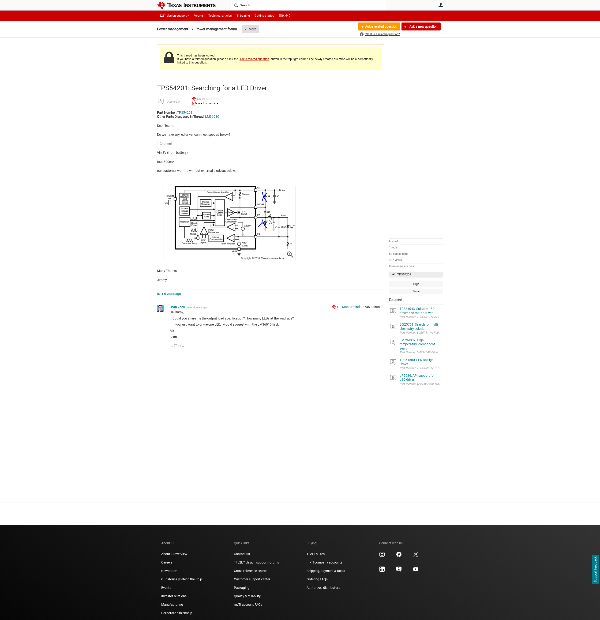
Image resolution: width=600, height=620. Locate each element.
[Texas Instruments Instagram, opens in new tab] (382, 556)
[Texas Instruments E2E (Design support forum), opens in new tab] (399, 571)
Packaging (241, 588)
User (440, 5)
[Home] (190, 5)
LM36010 (212, 116)
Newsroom (169, 571)
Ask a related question (381, 26)
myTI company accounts (324, 562)
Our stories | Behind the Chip (181, 579)
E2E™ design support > (174, 15)
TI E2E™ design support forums (256, 562)
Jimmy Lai (173, 101)
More (252, 29)
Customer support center (252, 579)
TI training (243, 15)
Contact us (242, 554)
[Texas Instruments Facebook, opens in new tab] (399, 556)
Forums (199, 15)
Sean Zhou (178, 307)
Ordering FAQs (317, 579)
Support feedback (595, 569)
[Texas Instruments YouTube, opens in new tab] (416, 571)
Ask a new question (423, 26)
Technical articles (220, 15)
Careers (166, 562)
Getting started (264, 15)
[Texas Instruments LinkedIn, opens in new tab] (382, 571)
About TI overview (174, 554)
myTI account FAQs (248, 604)
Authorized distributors (323, 588)
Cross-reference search (250, 571)
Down (183, 347)
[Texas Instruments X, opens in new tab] (416, 556)
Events (166, 588)
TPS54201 (404, 274)
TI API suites (316, 554)
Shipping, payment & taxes (326, 571)
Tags (416, 284)
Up (172, 347)
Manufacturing (172, 604)
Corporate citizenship (176, 613)
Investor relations (174, 596)
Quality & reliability (247, 596)
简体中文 (285, 15)
